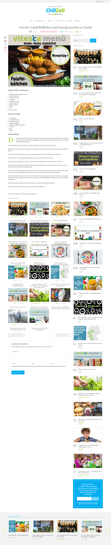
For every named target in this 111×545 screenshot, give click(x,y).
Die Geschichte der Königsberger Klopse (60, 242)
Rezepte (49, 20)
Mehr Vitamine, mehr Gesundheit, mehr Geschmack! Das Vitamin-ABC (39, 286)
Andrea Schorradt (35, 303)
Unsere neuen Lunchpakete (39, 242)
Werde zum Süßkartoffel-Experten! (18, 263)
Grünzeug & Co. (45, 31)
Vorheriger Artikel (17, 335)
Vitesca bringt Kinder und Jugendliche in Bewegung (18, 221)
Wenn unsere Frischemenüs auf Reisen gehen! (60, 285)
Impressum (77, 20)
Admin (57, 303)
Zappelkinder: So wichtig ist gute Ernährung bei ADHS (88, 446)
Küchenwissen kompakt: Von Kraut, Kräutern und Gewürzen (39, 307)
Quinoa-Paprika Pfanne (61, 220)
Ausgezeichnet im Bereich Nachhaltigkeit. (39, 329)
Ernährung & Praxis (39, 20)
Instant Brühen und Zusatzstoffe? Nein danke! (60, 263)
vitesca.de (69, 20)
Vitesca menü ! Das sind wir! (17, 307)
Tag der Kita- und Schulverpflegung (39, 263)
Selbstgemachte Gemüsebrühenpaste (18, 285)
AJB (36, 31)
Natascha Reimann (84, 475)
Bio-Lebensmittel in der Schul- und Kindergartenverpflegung (39, 221)
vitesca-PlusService (60, 20)
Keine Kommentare (68, 31)
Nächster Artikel (62, 335)
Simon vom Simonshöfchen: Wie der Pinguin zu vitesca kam (60, 307)
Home (31, 20)
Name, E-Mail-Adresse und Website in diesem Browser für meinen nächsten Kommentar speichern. (39, 366)
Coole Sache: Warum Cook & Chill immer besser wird (17, 329)
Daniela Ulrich (14, 217)
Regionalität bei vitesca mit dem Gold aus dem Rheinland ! (18, 242)
